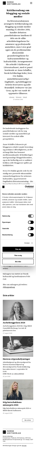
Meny (31, 3)
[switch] (31, 222)
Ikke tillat (18, 261)
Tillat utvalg (18, 255)
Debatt (25, 97)
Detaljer (27, 243)
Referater (19, 97)
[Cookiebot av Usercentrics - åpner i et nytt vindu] (25, 187)
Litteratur (11, 97)
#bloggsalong (9, 287)
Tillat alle (18, 249)
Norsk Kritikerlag (12, 3)
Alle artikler (27, 420)
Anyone (24, 445)
